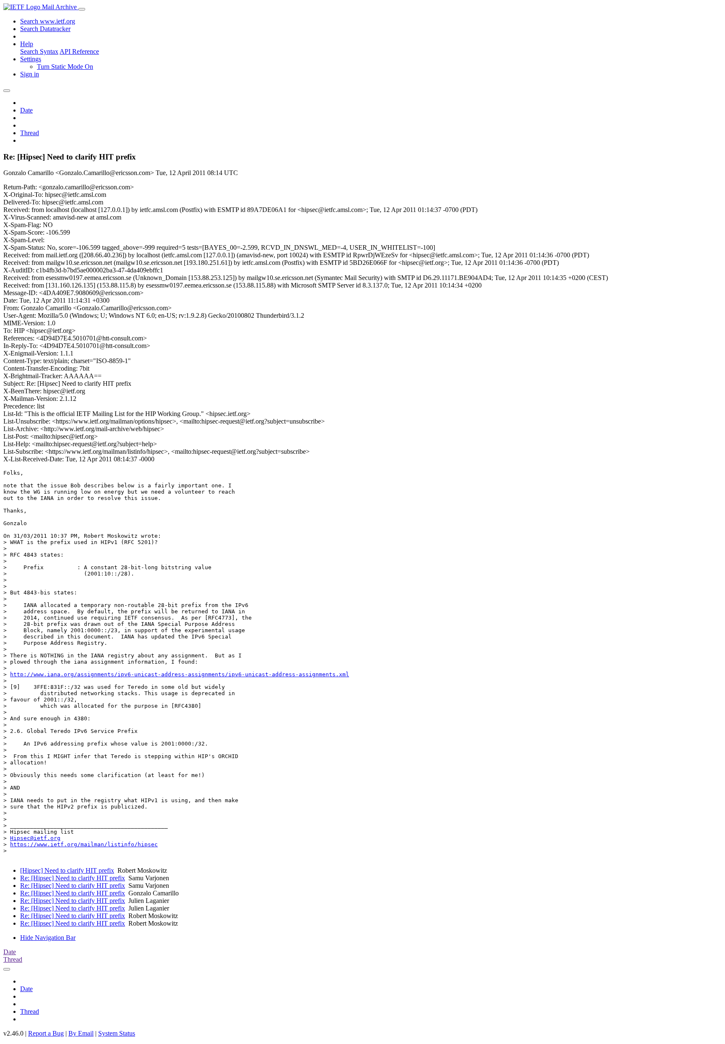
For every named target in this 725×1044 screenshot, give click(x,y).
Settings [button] (30, 59)
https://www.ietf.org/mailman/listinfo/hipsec (84, 844)
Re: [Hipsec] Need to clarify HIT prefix (72, 878)
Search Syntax (39, 51)
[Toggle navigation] (81, 9)
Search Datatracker (45, 28)
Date (26, 110)
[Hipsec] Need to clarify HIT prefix (67, 870)
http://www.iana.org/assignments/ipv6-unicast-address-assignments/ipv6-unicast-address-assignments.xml (179, 674)
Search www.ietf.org (47, 21)
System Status (116, 1033)
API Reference (79, 51)
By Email (81, 1033)
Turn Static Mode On (65, 66)
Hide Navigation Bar (48, 937)
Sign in (29, 74)
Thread (29, 132)
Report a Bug (46, 1033)
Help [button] (26, 43)
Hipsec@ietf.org (35, 838)
